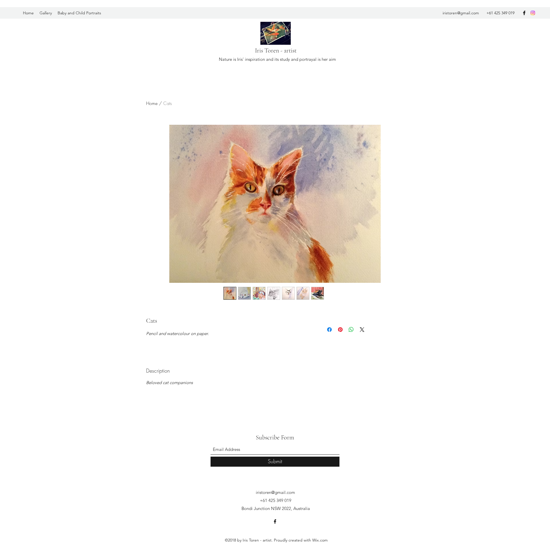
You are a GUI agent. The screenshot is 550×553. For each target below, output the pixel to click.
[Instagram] (533, 13)
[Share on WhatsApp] (351, 329)
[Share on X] (362, 329)
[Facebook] (524, 13)
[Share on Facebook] (329, 329)
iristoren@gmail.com (461, 12)
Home (152, 103)
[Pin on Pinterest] (340, 329)
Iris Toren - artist (275, 50)
